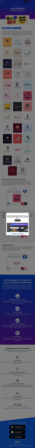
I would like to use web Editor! (17, 233)
